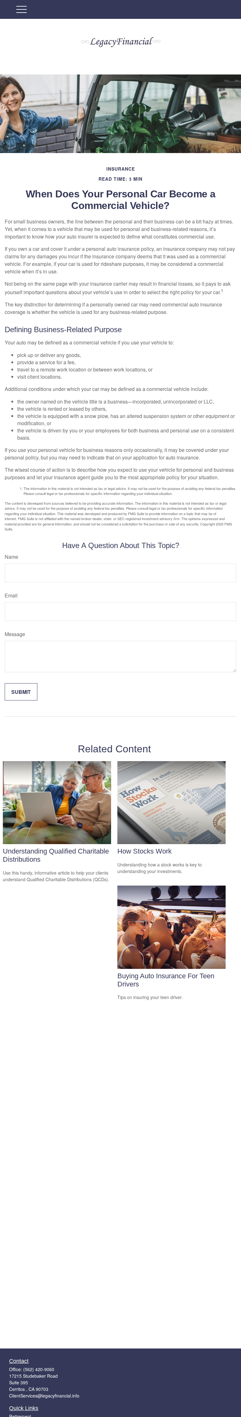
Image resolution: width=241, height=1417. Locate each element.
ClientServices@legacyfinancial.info (44, 1395)
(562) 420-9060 (38, 1369)
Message (15, 634)
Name (11, 556)
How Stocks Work (144, 851)
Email (11, 595)
